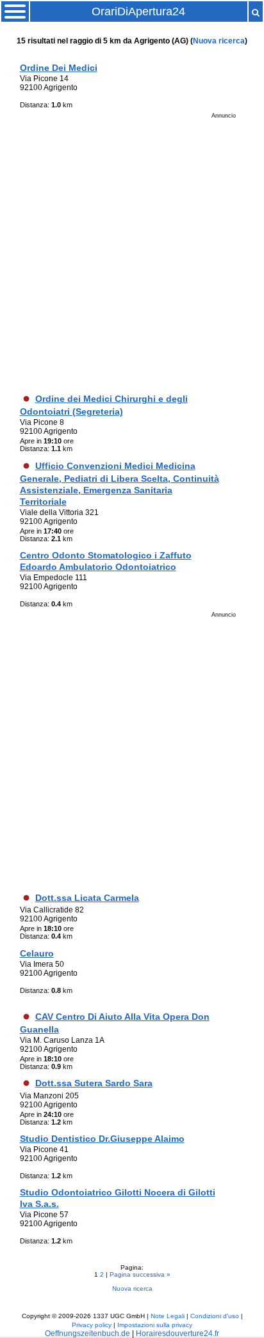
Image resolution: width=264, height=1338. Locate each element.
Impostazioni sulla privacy (154, 1324)
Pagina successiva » (140, 1274)
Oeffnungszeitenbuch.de (87, 1333)
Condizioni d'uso (214, 1315)
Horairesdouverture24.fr (177, 1333)
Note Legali (168, 1315)
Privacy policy (91, 1324)
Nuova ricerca (219, 40)
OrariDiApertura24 (138, 11)
